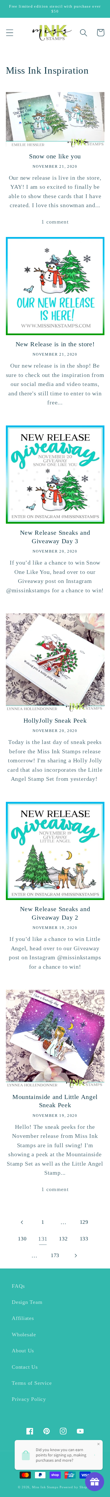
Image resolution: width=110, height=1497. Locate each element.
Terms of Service (32, 1383)
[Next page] (75, 1255)
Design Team (27, 1302)
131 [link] (43, 1239)
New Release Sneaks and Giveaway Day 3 (55, 537)
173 (55, 1255)
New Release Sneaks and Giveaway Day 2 (55, 913)
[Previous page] (22, 1222)
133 (84, 1239)
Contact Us (25, 1367)
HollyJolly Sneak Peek (55, 720)
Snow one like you (55, 156)
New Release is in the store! (55, 344)
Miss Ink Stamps (45, 1487)
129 (84, 1222)
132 (63, 1239)
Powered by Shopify (76, 1487)
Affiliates (23, 1318)
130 (22, 1239)
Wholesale (24, 1334)
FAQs (18, 1286)
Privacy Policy (29, 1399)
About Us (23, 1351)
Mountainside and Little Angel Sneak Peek (55, 1101)
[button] (9, 32)
